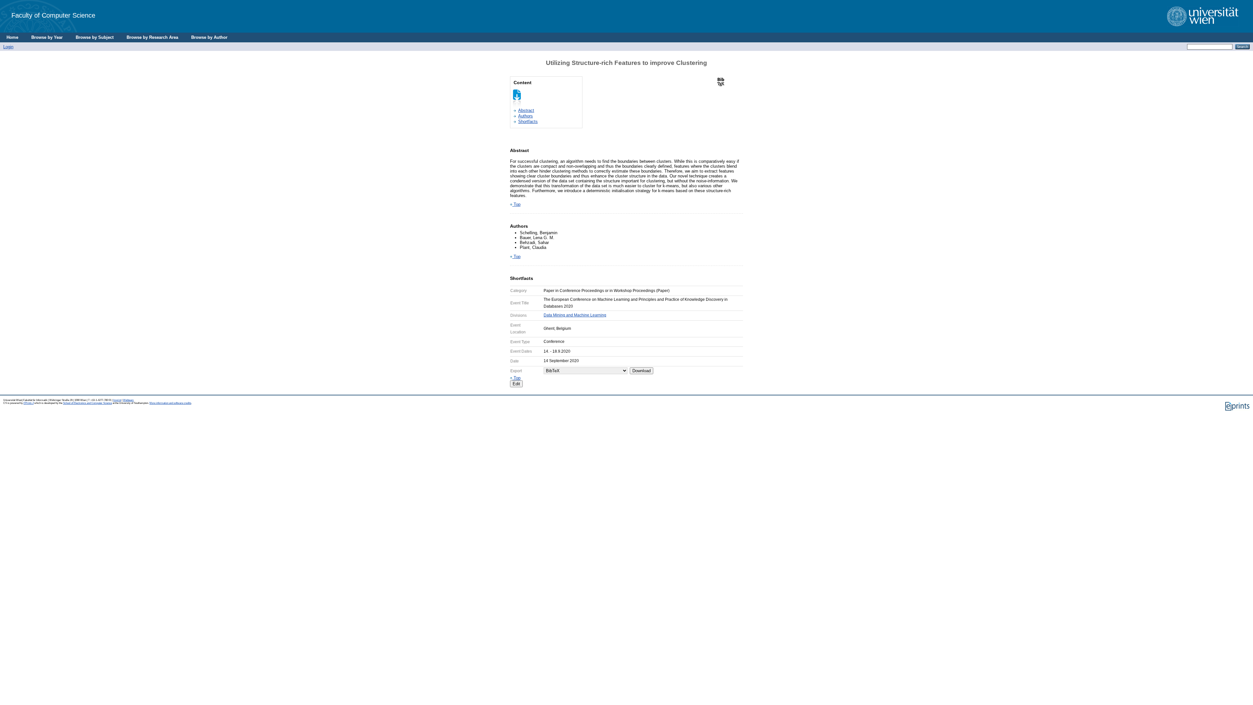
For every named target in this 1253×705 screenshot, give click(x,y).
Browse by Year (47, 37)
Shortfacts (528, 121)
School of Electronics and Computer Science (87, 403)
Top (516, 204)
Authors (525, 116)
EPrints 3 (28, 403)
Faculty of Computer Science (53, 15)
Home (12, 37)
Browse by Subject (95, 37)
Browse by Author (209, 37)
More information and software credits (170, 403)
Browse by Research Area (152, 37)
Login (8, 46)
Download (641, 370)
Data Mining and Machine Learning (575, 315)
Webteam (128, 400)
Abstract (526, 110)
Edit (516, 383)
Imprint (117, 400)
